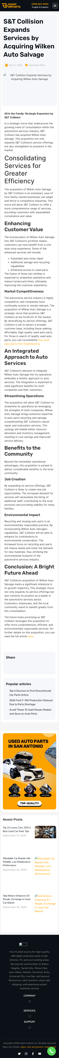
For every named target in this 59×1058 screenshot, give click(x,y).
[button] (55, 5)
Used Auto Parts (37, 65)
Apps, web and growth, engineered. (38, 1047)
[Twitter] (19, 1053)
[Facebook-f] (32, 1053)
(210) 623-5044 (40, 4)
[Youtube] (39, 1053)
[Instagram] (26, 1053)
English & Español (40, 7)
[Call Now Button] (51, 1051)
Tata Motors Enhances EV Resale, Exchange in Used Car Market (16, 899)
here (30, 636)
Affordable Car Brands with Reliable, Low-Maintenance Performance (17, 862)
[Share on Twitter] (7, 664)
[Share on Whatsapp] (13, 664)
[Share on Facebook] (20, 664)
